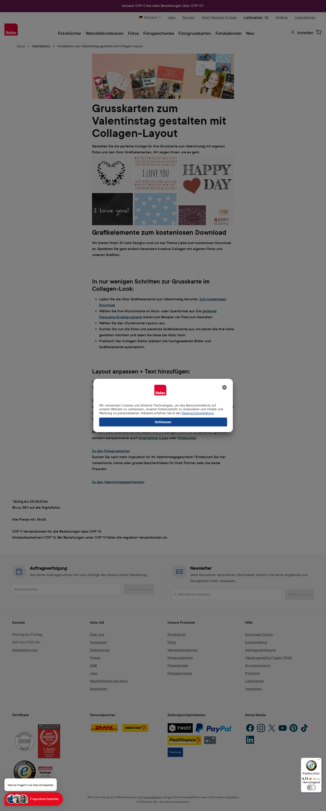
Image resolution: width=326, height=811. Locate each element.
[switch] (311, 787)
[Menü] (319, 760)
